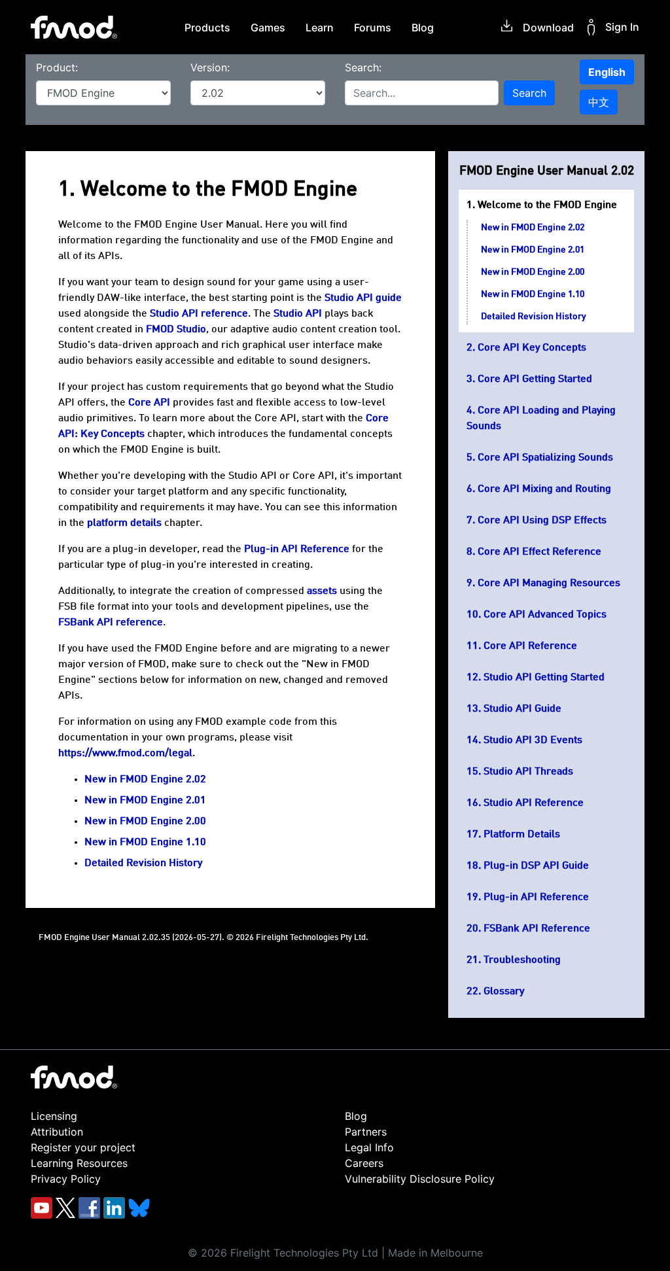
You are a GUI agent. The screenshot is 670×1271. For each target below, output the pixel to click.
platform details (124, 523)
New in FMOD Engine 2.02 (532, 227)
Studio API (297, 314)
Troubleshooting (522, 960)
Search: (363, 67)
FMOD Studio (176, 329)
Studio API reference (199, 314)
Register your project (83, 1147)
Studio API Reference (534, 803)
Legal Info (369, 1147)
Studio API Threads (528, 772)
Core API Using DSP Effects (542, 520)
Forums (372, 27)
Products (207, 27)
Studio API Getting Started (544, 677)
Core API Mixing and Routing (544, 489)
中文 (598, 102)
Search (529, 92)
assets (322, 591)
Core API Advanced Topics (545, 615)
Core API (149, 403)
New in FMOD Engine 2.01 (532, 249)
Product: (57, 67)
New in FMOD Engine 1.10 (532, 294)
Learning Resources (79, 1163)
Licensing (54, 1116)
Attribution (57, 1131)
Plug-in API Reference (536, 897)
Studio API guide (363, 298)
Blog (423, 27)
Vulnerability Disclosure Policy (420, 1178)
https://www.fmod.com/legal (125, 753)
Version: (210, 67)
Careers (364, 1163)
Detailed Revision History (533, 316)
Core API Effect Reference (539, 552)
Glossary (504, 991)
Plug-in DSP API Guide (536, 866)
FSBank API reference (110, 623)
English (607, 71)
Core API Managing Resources (549, 583)
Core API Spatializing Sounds (545, 458)
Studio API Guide (522, 709)
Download (548, 27)
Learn (320, 27)
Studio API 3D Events (533, 740)
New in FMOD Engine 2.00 (532, 272)
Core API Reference (530, 646)
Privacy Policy (66, 1178)
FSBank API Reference (537, 929)
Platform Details (522, 834)
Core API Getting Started (535, 379)
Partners (366, 1131)
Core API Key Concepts (532, 348)
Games (268, 27)
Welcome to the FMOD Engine (547, 205)
